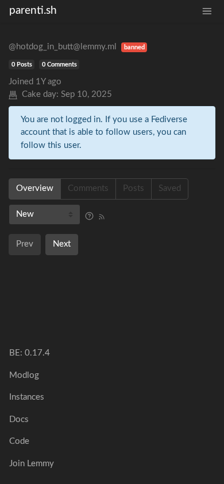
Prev (24, 244)
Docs (19, 419)
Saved (170, 188)
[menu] (207, 11)
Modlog (24, 375)
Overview (34, 188)
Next (62, 244)
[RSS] (102, 216)
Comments (88, 188)
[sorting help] (89, 216)
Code (19, 441)
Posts (133, 188)
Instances (26, 397)
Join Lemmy (31, 463)
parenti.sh (33, 10)
